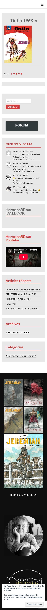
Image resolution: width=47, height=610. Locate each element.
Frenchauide (20, 192)
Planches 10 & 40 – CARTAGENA (22, 308)
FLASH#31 (11, 303)
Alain (17, 183)
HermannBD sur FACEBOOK (18, 211)
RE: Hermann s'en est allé (23, 151)
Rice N (18, 171)
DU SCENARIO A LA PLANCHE (21, 294)
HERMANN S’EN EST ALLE (19, 298)
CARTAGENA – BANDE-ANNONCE (23, 289)
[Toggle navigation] (42, 5)
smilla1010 (20, 159)
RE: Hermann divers (20, 163)
